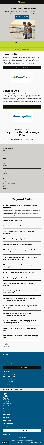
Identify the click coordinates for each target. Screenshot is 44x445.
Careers (27, 440)
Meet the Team (7, 417)
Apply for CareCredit (22, 67)
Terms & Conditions (20, 440)
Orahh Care (31, 440)
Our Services (6, 414)
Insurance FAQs (6, 346)
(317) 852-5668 (24, 46)
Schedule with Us (22, 16)
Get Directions (22, 367)
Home (4, 411)
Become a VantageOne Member (22, 106)
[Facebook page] (3, 408)
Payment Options (8, 423)
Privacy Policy (13, 440)
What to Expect (7, 420)
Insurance (5, 426)
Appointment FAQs (7, 349)
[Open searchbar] (40, 2)
